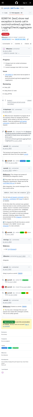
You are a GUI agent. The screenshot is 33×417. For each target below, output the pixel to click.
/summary (6, 199)
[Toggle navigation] (2, 2)
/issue (20, 199)
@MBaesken (6, 174)
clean (28, 161)
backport (23, 161)
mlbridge (6, 239)
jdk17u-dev (15, 8)
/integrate (19, 217)
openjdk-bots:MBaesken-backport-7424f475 (20, 39)
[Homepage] (16, 2)
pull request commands (17, 197)
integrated (25, 280)
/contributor (12, 199)
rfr (25, 232)
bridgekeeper (7, 109)
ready (22, 232)
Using (7, 87)
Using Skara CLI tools (10, 90)
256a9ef (29, 100)
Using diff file (8, 94)
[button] (12, 53)
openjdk (7, 8)
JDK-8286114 (9, 74)
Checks (29, 43)
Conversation (8, 43)
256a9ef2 (13, 249)
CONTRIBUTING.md (9, 183)
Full (9, 249)
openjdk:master (6, 39)
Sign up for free (8, 322)
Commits (19, 43)
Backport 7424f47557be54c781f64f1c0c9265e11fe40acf (16, 102)
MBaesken (5, 37)
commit (26, 154)
